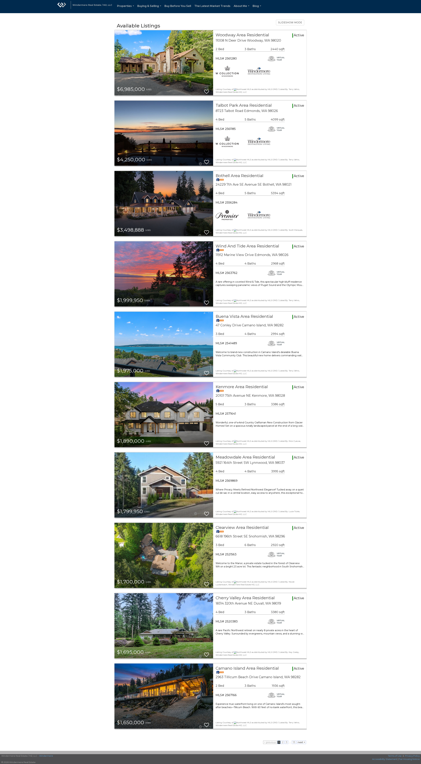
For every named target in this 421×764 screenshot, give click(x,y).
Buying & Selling (149, 8)
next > (301, 742)
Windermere (46, 755)
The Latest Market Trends (212, 6)
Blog (257, 8)
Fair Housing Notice (409, 759)
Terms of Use (395, 755)
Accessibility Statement (384, 759)
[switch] (206, 90)
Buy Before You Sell (177, 6)
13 (294, 742)
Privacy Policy (412, 755)
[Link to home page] (61, 6)
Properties (126, 8)
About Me (242, 8)
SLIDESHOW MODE (290, 22)
